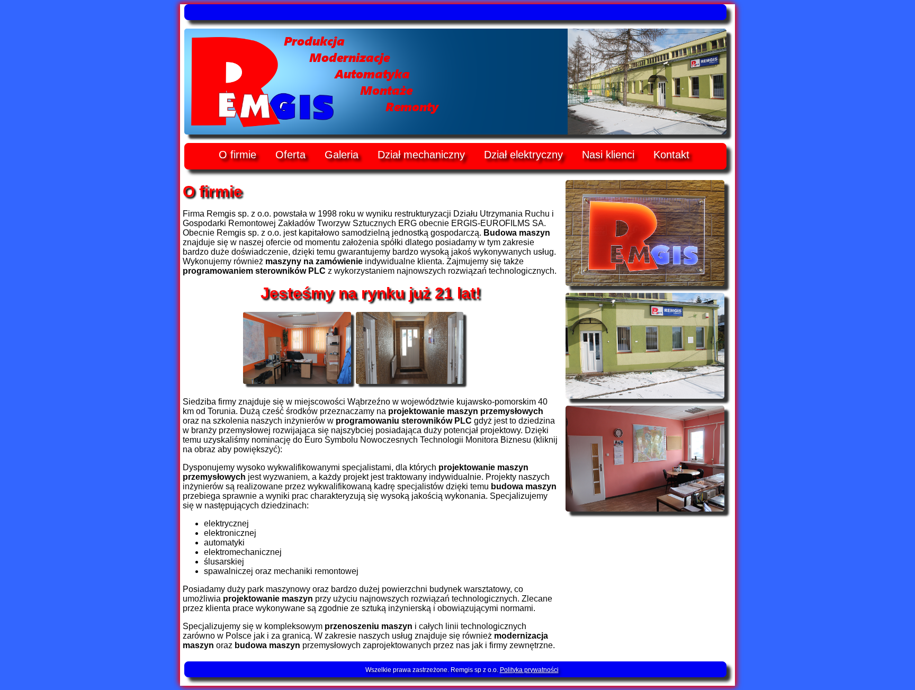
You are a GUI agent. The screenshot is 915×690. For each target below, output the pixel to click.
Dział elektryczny (523, 154)
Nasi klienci (608, 154)
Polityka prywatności (529, 670)
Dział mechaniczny (421, 154)
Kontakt (671, 154)
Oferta (290, 154)
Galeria (341, 154)
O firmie (237, 154)
